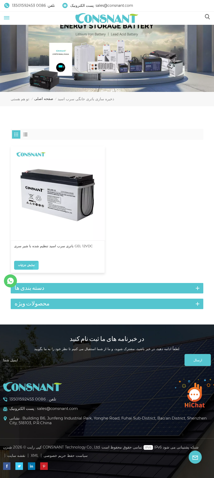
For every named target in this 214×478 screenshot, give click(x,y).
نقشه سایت (16, 455)
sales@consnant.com (114, 5)
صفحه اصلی (43, 98)
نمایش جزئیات (26, 265)
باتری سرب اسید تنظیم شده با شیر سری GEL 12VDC (53, 246)
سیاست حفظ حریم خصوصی (66, 455)
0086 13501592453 (29, 5)
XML (34, 455)
